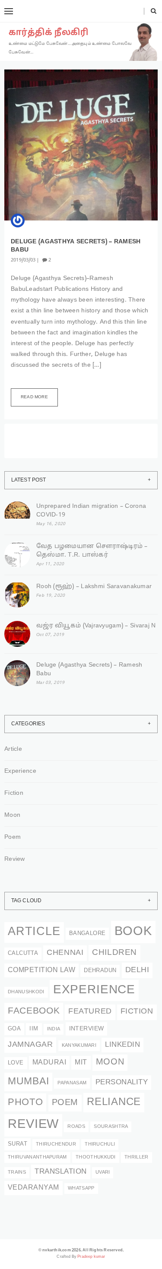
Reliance (114, 1102)
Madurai (49, 1062)
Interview (86, 1029)
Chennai (65, 953)
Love (16, 1063)
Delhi (137, 970)
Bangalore (87, 933)
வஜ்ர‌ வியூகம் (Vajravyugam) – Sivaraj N (96, 626)
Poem (12, 837)
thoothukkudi (96, 1157)
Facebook (34, 1011)
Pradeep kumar (91, 1256)
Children (114, 953)
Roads (76, 1127)
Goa (14, 1029)
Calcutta (23, 953)
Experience (20, 771)
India (53, 1029)
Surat (17, 1144)
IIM (33, 1029)
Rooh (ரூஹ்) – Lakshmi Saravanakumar (94, 586)
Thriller (136, 1157)
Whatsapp (81, 1188)
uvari (102, 1172)
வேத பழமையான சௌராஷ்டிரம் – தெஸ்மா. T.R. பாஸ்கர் (92, 551)
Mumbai (28, 1082)
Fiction (13, 793)
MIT (81, 1062)
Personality (121, 1082)
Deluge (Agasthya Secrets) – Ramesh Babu (89, 669)
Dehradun (100, 970)
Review (14, 859)
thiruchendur (56, 1144)
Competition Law (41, 970)
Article (13, 749)
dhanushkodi (26, 992)
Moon (12, 815)
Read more (34, 397)
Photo (25, 1102)
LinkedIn (122, 1044)
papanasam (71, 1083)
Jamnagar (30, 1045)
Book (133, 932)
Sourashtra (111, 1127)
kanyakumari (79, 1046)
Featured (89, 1012)
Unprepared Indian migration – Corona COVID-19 (91, 511)
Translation (61, 1171)
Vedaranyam (33, 1188)
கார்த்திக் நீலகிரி (48, 33)
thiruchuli (100, 1144)
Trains (17, 1172)
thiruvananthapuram (37, 1157)
